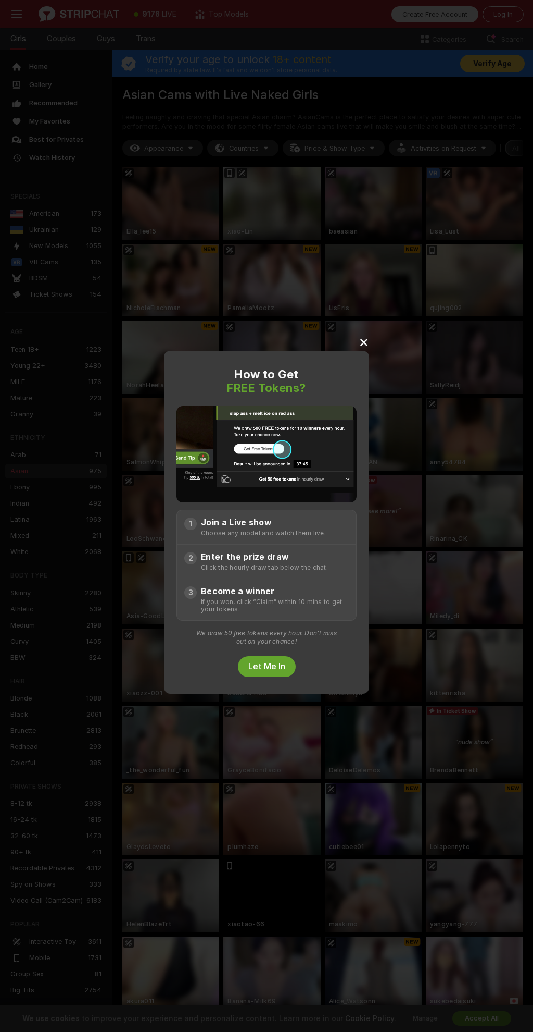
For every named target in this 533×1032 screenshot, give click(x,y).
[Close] (364, 342)
